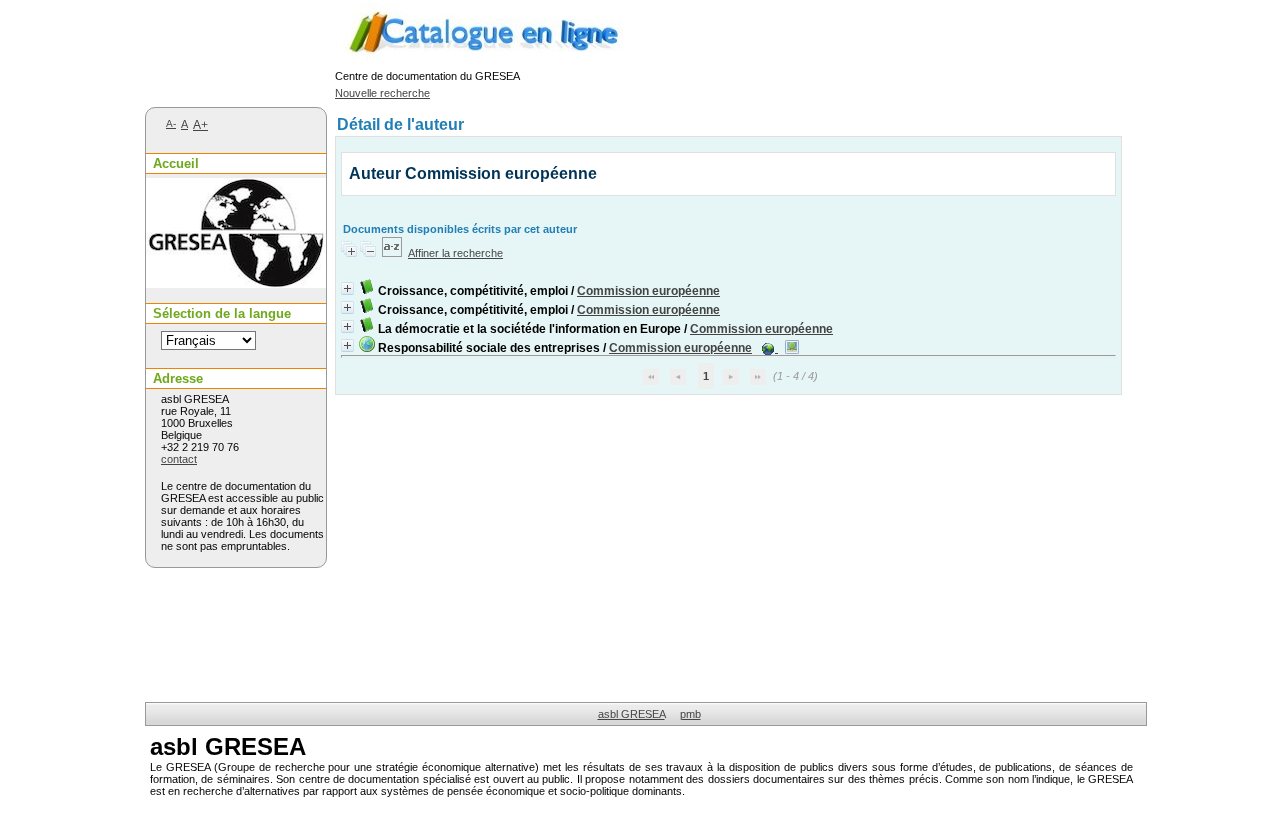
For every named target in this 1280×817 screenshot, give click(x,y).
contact (179, 459)
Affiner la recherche (455, 253)
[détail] (347, 288)
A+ (200, 125)
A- (171, 123)
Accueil (176, 163)
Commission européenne (648, 291)
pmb (690, 714)
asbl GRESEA (631, 714)
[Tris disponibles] (392, 253)
